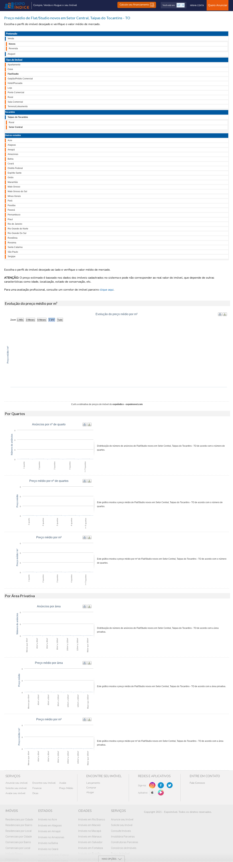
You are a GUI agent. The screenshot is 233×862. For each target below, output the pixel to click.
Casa (10, 69)
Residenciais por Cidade (19, 819)
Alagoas (12, 145)
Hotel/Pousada (15, 83)
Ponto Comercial (16, 92)
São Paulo (13, 252)
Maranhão (13, 182)
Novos (12, 44)
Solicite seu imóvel (16, 788)
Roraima (12, 242)
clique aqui (107, 290)
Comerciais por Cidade (18, 836)
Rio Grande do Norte (18, 228)
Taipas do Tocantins (18, 117)
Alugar (90, 792)
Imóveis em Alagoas (50, 825)
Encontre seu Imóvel (44, 783)
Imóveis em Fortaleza (90, 848)
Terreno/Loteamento (18, 106)
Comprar (91, 787)
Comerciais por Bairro (18, 842)
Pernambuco (14, 214)
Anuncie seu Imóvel (122, 819)
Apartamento (14, 64)
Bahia (10, 159)
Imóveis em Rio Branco (91, 819)
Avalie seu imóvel (15, 793)
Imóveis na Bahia (48, 843)
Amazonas (13, 154)
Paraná (11, 210)
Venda (11, 38)
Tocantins (10, 112)
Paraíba (11, 205)
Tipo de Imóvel (14, 59)
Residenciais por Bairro (18, 825)
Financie (37, 788)
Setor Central (16, 127)
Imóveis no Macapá (89, 830)
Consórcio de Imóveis (123, 848)
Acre (10, 140)
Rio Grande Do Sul (17, 233)
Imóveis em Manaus (90, 836)
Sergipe (11, 256)
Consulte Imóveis (121, 830)
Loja (10, 88)
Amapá (11, 149)
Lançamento (93, 783)
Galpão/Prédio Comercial (20, 78)
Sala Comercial (15, 102)
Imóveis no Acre (47, 819)
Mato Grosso (14, 186)
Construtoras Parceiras (124, 842)
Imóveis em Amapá (49, 831)
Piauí (10, 219)
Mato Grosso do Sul (17, 191)
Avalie (62, 783)
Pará (10, 200)
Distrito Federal (15, 168)
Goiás (10, 177)
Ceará (11, 163)
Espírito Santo (14, 173)
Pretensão (11, 33)
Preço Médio (66, 788)
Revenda (13, 48)
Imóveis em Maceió (89, 825)
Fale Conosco (197, 783)
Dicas (35, 793)
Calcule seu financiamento (135, 5)
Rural (10, 97)
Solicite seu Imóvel (121, 825)
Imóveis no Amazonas (51, 837)
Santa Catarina (15, 247)
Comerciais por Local (17, 848)
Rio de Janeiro (15, 224)
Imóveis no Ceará (48, 849)
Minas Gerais (14, 196)
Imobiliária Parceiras (123, 836)
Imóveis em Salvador (90, 842)
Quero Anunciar (217, 5)
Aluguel (11, 54)
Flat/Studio (13, 74)
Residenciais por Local (18, 830)
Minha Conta (197, 5)
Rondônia (12, 238)
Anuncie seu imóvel (16, 783)
